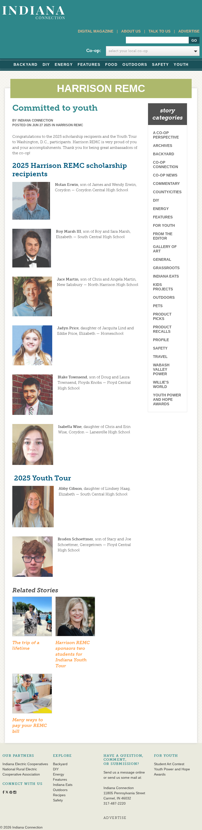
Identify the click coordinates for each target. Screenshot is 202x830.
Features (89, 64)
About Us (131, 31)
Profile (161, 340)
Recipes (59, 795)
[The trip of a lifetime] (32, 618)
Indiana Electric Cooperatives (25, 764)
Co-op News (165, 175)
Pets (158, 306)
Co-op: (93, 50)
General (162, 259)
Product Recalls (162, 329)
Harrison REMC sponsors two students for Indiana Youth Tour (72, 654)
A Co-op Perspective (166, 135)
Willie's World (161, 384)
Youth (181, 64)
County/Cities (167, 192)
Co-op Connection (165, 164)
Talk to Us (159, 31)
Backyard (26, 64)
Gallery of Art (165, 249)
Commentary (166, 183)
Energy (64, 64)
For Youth (164, 225)
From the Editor (162, 236)
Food (111, 64)
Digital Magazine (95, 31)
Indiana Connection (35, 120)
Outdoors (134, 64)
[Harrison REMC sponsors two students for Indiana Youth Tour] (75, 618)
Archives (162, 145)
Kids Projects (163, 287)
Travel (160, 356)
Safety (160, 64)
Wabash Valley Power (161, 369)
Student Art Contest (169, 764)
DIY (46, 64)
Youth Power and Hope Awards (167, 399)
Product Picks (162, 316)
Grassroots (166, 268)
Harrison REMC (69, 125)
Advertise (189, 31)
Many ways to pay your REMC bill (29, 725)
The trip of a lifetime (25, 645)
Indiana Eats (166, 276)
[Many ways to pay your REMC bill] (32, 695)
